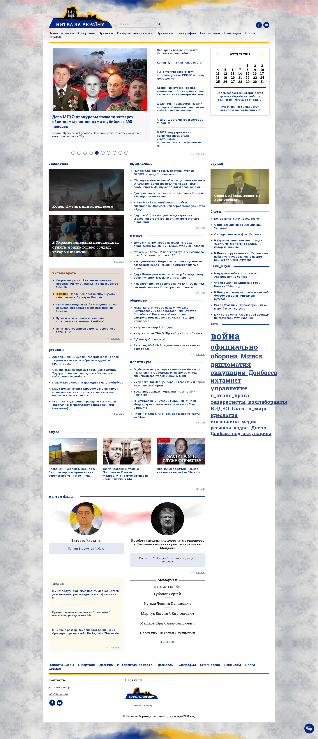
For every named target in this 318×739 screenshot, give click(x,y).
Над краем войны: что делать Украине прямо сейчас (178, 51)
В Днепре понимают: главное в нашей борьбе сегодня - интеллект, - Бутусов (241, 296)
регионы (221, 428)
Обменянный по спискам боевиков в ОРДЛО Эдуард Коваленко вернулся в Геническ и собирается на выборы (84, 373)
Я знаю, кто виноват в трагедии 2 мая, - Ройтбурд (87, 382)
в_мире (258, 408)
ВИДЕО (220, 408)
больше (200, 154)
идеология (224, 415)
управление (229, 388)
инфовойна (225, 421)
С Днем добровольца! (149, 339)
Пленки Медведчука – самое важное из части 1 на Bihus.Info (179, 470)
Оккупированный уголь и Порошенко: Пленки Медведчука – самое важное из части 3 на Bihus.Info (166, 404)
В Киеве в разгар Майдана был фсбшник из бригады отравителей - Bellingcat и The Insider (86, 631)
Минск (251, 356)
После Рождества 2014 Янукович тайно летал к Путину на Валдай (86, 295)
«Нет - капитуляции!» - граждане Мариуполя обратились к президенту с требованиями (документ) (84, 405)
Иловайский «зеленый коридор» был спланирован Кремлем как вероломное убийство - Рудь (169, 206)
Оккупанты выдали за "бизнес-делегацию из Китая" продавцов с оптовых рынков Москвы (86, 308)
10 (126, 153)
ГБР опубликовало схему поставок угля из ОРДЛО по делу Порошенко (180, 75)
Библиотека (210, 33)
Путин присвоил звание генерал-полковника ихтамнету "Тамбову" (80, 319)
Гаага (239, 408)
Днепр (258, 427)
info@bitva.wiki (58, 694)
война (225, 336)
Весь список (167, 642)
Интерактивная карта (134, 33)
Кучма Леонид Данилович (167, 603)
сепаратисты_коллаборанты (249, 402)
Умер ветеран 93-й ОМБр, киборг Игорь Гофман (168, 333)
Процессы (165, 33)
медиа (249, 422)
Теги (214, 324)
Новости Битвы (61, 33)
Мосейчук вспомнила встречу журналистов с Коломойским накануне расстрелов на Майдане (167, 544)
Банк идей (232, 33)
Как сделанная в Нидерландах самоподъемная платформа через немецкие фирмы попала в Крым (168, 265)
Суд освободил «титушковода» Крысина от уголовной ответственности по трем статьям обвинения (166, 219)
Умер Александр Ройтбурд (153, 327)
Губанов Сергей (167, 594)
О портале (86, 33)
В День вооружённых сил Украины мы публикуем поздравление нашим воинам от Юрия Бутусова (241, 257)
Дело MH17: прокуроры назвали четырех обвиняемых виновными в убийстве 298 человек (93, 121)
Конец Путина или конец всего (179, 62)
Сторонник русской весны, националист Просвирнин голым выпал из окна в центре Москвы (180, 91)
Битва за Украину (86, 540)
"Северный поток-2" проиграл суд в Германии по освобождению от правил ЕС (169, 253)
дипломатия (231, 364)
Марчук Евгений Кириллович (167, 613)
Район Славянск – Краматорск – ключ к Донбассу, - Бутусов (240, 306)
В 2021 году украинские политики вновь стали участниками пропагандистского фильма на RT (85, 594)
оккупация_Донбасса (244, 372)
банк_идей (220, 266)
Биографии (187, 33)
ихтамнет (226, 380)
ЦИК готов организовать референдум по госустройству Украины (241, 316)
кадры (241, 427)
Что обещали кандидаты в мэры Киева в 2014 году (237, 284)
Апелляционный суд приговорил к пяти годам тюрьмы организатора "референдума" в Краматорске (85, 360)
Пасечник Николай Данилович (167, 633)
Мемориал (167, 580)
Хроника (106, 33)
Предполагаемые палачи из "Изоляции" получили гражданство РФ (81, 613)
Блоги (250, 33)
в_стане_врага (230, 395)
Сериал (55, 37)
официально (234, 347)
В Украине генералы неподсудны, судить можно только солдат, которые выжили (85, 247)
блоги (216, 211)
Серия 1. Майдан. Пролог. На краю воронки (237, 197)
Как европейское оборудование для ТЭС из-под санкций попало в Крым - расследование (169, 285)
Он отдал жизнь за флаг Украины (238, 234)
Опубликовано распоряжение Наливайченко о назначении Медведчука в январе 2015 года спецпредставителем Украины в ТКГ (167, 373)
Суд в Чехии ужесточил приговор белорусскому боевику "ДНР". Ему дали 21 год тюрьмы (169, 276)
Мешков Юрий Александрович (167, 623)
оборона (224, 355)
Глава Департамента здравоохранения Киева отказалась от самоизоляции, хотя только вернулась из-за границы (85, 392)
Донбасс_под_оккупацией (241, 433)
